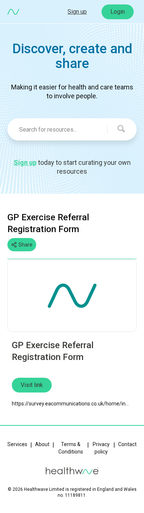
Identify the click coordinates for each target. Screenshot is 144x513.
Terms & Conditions (70, 448)
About (42, 444)
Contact (127, 444)
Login (117, 11)
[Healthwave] (13, 12)
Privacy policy (101, 448)
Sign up (77, 11)
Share (25, 245)
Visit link (32, 384)
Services (17, 444)
